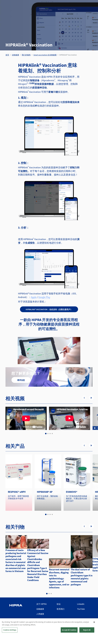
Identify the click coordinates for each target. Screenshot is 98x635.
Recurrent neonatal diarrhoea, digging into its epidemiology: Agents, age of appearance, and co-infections (59, 578)
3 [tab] (50, 433)
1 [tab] (45, 433)
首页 (7, 55)
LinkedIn (80, 604)
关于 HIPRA (41, 604)
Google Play (44, 297)
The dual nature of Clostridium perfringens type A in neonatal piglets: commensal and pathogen (81, 577)
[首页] (15, 609)
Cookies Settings (9, 630)
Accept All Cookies (69, 630)
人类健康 (40, 613)
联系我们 (60, 609)
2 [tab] (47, 433)
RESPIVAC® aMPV (17, 491)
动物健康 (15, 55)
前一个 (84, 397)
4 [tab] (52, 433)
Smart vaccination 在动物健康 (45, 55)
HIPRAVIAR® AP (44, 491)
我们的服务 (26, 55)
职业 (59, 604)
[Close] (94, 622)
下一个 (91, 397)
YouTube (81, 609)
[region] (49, 626)
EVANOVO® (71, 491)
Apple (34, 297)
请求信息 (21, 380)
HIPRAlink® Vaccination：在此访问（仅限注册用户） (49, 309)
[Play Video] (95, 428)
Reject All (87, 630)
